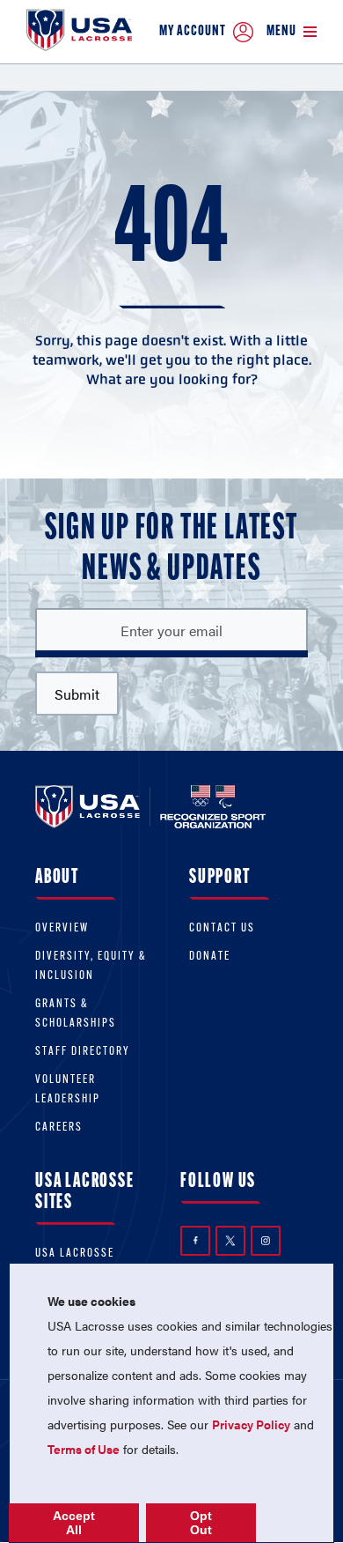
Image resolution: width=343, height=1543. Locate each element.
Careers (59, 1127)
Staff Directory (82, 1051)
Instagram (266, 1241)
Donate (209, 956)
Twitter (230, 1241)
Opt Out (201, 1523)
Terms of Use (83, 1449)
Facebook (195, 1241)
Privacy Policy (251, 1424)
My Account (192, 31)
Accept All (74, 1523)
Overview (62, 928)
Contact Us (222, 928)
